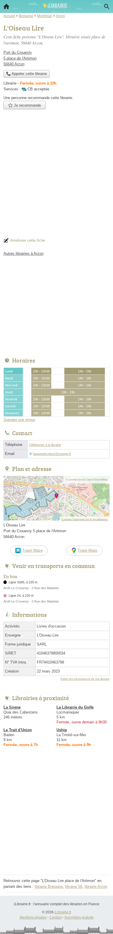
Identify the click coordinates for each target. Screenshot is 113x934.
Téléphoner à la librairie (45, 445)
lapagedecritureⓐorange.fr (52, 454)
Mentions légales (33, 917)
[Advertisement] (56, 175)
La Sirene (12, 707)
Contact (56, 917)
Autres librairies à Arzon (23, 253)
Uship (62, 730)
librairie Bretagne (49, 886)
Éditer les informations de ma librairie (85, 678)
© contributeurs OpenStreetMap (86, 479)
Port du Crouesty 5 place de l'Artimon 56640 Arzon (20, 58)
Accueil (6, 6)
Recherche (106, 6)
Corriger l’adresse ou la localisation (84, 519)
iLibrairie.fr (62, 912)
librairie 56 (73, 886)
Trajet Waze (32, 550)
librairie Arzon (96, 886)
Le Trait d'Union (17, 730)
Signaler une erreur (19, 419)
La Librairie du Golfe (75, 707)
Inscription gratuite (79, 917)
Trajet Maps (88, 550)
